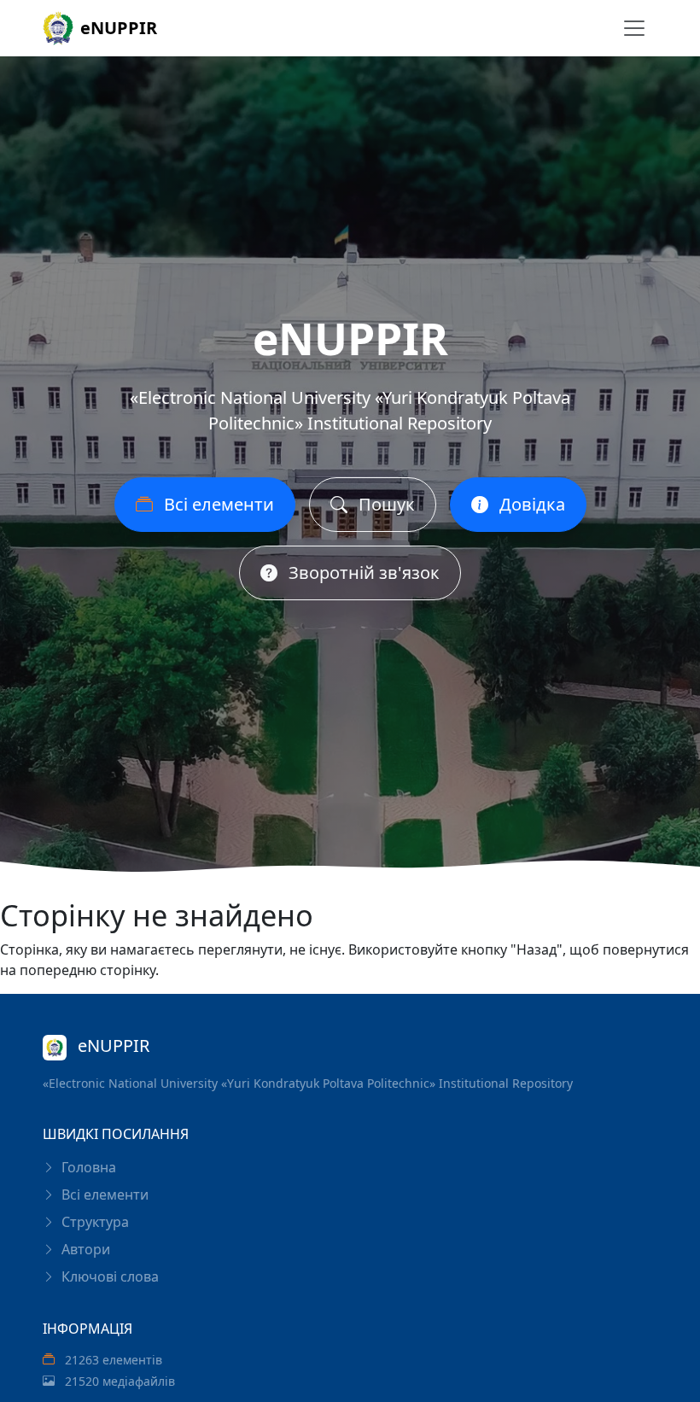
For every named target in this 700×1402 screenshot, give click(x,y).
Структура (93, 1221)
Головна (87, 1167)
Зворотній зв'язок (362, 572)
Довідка (530, 504)
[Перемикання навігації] (634, 28)
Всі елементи (217, 504)
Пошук (384, 504)
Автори (84, 1249)
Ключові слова (108, 1276)
